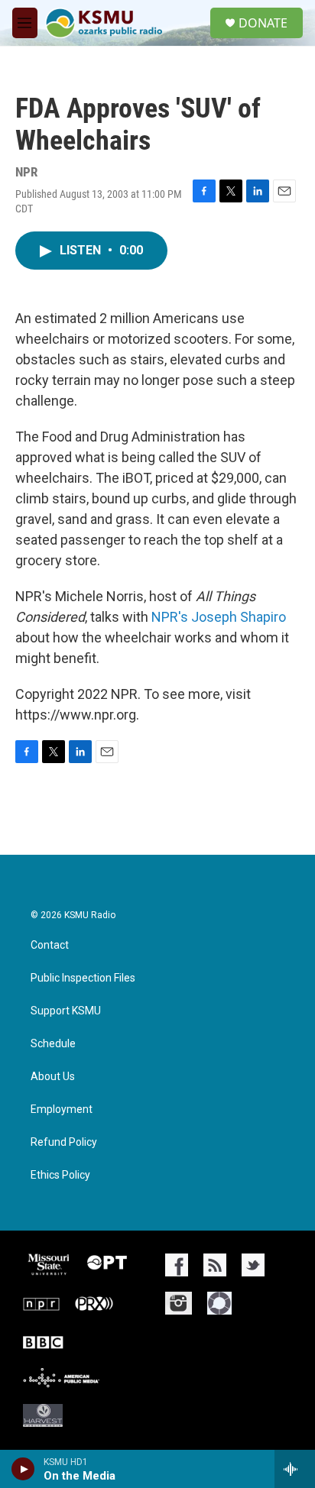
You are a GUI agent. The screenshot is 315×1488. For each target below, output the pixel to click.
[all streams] (294, 1469)
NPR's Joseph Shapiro (218, 617)
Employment (62, 1109)
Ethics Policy (60, 1175)
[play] (23, 1469)
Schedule (53, 1044)
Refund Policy (64, 1142)
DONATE (263, 23)
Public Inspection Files (83, 978)
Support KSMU (66, 1011)
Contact (50, 945)
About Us (53, 1076)
